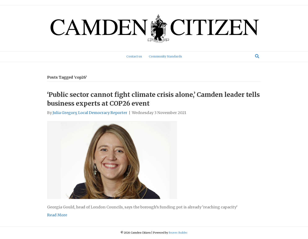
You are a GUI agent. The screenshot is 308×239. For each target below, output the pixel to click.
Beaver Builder (178, 232)
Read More (57, 215)
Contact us (134, 56)
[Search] (257, 56)
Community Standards (165, 56)
